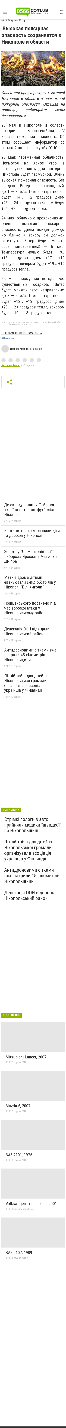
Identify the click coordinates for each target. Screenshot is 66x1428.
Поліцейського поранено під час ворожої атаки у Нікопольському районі (30, 608)
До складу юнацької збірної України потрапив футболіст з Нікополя (30, 509)
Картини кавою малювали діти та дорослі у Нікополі (32, 533)
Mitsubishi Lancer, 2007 (26, 1057)
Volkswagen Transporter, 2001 (31, 1203)
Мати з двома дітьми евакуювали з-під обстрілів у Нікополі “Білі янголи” (30, 582)
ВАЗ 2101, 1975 (19, 1154)
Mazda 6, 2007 (18, 1105)
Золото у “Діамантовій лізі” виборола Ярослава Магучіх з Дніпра (30, 556)
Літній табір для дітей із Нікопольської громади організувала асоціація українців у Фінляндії (25, 683)
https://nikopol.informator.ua (21, 333)
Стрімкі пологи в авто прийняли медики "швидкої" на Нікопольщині (32, 824)
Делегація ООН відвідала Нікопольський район (26, 631)
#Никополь (7, 338)
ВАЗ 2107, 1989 (19, 1252)
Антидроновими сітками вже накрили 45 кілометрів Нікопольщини (30, 655)
